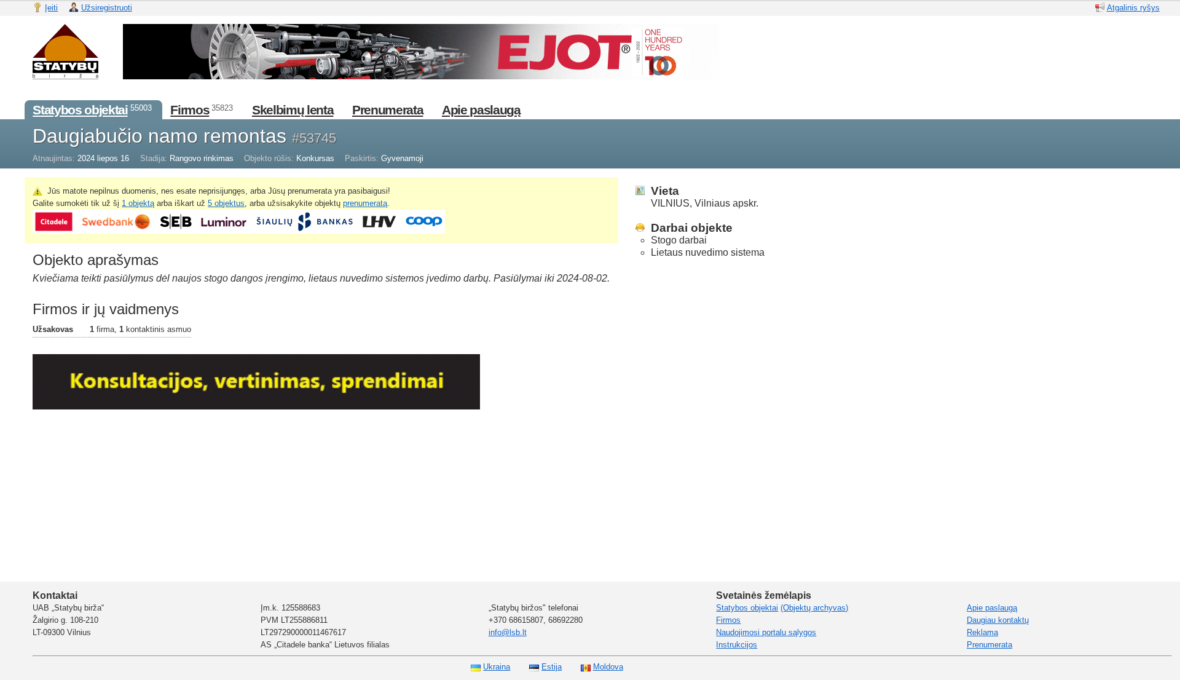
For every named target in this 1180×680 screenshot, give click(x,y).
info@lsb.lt (508, 632)
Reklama (982, 632)
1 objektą (138, 203)
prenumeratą (365, 203)
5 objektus (226, 203)
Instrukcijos (736, 644)
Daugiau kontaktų (998, 620)
